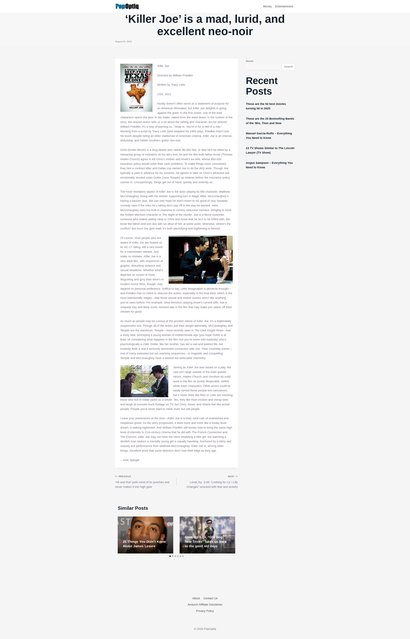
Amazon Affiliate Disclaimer (205, 604)
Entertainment (284, 6)
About (196, 598)
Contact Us (210, 598)
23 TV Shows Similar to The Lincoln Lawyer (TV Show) (270, 150)
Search (249, 61)
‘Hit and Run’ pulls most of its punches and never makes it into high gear (142, 482)
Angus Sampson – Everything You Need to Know (269, 165)
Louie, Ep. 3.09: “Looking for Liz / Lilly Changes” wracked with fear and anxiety (212, 482)
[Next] (229, 535)
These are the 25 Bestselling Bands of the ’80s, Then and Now (270, 121)
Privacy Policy (205, 611)
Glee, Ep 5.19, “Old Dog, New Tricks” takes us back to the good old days (206, 541)
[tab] (170, 556)
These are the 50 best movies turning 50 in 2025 (266, 106)
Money (267, 6)
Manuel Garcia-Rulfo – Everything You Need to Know (269, 135)
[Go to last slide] (123, 535)
